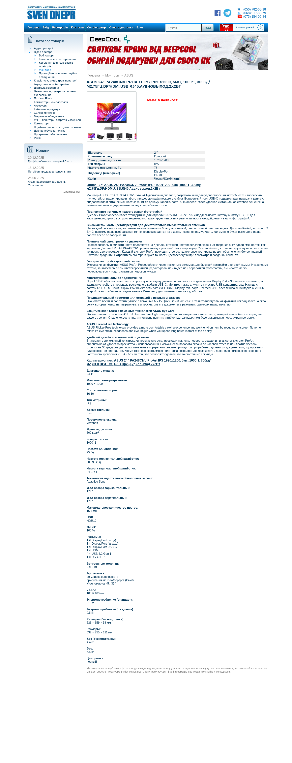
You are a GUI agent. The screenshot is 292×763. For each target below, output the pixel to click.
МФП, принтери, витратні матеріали (57, 119)
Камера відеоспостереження (57, 59)
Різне (37, 137)
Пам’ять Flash (43, 98)
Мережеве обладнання (49, 116)
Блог (139, 27)
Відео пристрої (43, 51)
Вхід (46, 27)
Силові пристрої (44, 112)
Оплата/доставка (121, 27)
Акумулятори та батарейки (51, 84)
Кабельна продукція (47, 109)
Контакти (77, 27)
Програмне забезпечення (50, 134)
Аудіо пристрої (43, 48)
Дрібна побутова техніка (49, 130)
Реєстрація (60, 27)
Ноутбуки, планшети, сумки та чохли (57, 127)
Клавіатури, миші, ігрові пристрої (55, 80)
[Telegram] (227, 13)
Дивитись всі (72, 191)
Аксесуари (40, 105)
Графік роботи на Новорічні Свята (50, 161)
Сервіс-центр (96, 27)
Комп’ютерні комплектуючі (51, 102)
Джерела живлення (46, 87)
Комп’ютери (41, 123)
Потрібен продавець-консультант (49, 171)
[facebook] (217, 13)
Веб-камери (46, 55)
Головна (33, 27)
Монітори (45, 69)
